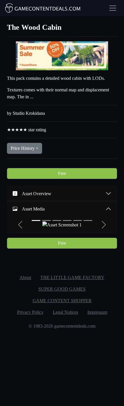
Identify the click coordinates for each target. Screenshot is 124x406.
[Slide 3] (56, 220)
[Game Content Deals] (42, 8)
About (25, 277)
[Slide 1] (36, 220)
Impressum (97, 312)
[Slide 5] (77, 220)
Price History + (24, 148)
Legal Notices (65, 312)
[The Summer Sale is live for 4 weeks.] (62, 55)
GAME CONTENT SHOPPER (62, 300)
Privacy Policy (30, 312)
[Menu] (113, 8)
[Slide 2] (46, 220)
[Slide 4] (67, 220)
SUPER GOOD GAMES (62, 289)
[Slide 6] (88, 220)
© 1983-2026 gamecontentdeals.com (62, 326)
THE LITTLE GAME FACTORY (72, 277)
